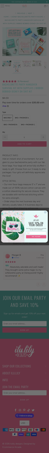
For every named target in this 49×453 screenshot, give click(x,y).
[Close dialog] (45, 212)
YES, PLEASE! (36, 236)
